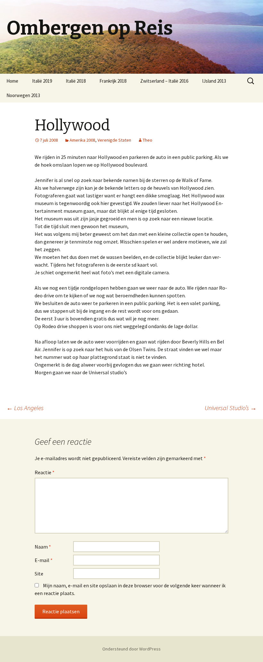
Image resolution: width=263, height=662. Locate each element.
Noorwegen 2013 (23, 95)
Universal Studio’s (231, 408)
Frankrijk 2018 (112, 81)
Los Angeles (25, 408)
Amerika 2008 (82, 140)
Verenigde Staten (114, 140)
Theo (147, 140)
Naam (43, 546)
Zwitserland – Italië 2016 (164, 81)
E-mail (44, 560)
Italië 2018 (76, 81)
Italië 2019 (42, 81)
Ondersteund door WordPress (131, 649)
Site (39, 573)
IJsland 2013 (214, 81)
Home (12, 81)
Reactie (45, 472)
